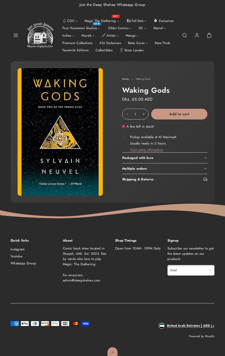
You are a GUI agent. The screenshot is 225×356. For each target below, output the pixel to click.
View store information (146, 149)
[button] (16, 35)
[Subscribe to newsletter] (210, 270)
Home (125, 79)
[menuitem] (70, 20)
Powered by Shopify (201, 336)
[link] (197, 35)
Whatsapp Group (23, 263)
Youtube (16, 256)
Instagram (18, 249)
